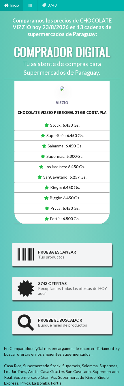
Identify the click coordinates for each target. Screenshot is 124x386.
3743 (52, 5)
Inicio (14, 5)
